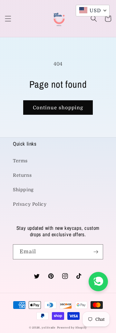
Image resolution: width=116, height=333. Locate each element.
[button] (8, 19)
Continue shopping (58, 108)
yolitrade (48, 327)
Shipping (23, 189)
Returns (22, 175)
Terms (20, 160)
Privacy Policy (29, 204)
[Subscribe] (96, 251)
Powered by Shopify (72, 327)
